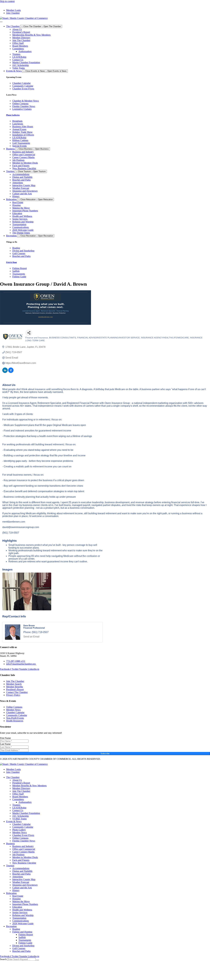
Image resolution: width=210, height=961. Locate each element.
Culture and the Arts (22, 193)
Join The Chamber (21, 40)
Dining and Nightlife (22, 177)
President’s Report (21, 32)
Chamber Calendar (21, 824)
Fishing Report (25, 934)
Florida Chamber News (23, 840)
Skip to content (7, 1)
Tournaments (24, 940)
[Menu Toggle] (1, 21)
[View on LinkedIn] (5, 372)
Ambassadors (25, 51)
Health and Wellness (22, 216)
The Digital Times (21, 232)
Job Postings (18, 160)
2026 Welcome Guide (23, 230)
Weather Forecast (20, 188)
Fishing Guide (25, 943)
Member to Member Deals (25, 163)
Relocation (11, 893)
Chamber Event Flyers (23, 835)
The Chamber (13, 777)
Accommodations (20, 174)
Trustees (16, 54)
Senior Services (19, 219)
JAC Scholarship (20, 65)
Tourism (10, 865)
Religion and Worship (23, 221)
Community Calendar (22, 827)
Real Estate (17, 202)
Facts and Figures (20, 165)
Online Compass (20, 838)
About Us (17, 29)
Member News (19, 832)
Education (17, 213)
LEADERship (19, 57)
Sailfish (22, 937)
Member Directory (21, 37)
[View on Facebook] (11, 372)
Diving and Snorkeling (23, 945)
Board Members (20, 46)
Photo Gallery (19, 829)
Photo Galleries (13, 115)
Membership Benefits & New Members (31, 35)
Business (10, 843)
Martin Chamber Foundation (26, 62)
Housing (16, 205)
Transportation (19, 224)
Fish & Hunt (11, 262)
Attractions (17, 182)
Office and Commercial (23, 154)
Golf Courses (18, 948)
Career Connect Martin (23, 157)
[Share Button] (28, 332)
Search (3, 959)
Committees (18, 48)
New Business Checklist (24, 168)
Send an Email (31, 636)
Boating (16, 929)
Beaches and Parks (21, 180)
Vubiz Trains (18, 68)
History (16, 196)
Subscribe (105, 753)
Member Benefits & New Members (29, 785)
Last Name (5, 744)
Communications (20, 227)
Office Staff (18, 43)
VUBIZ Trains (19, 818)
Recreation (11, 926)
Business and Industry (23, 152)
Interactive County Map (23, 185)
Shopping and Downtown (25, 191)
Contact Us (17, 59)
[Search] (37, 960)
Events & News (14, 821)
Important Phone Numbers (25, 210)
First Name (5, 738)
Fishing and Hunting (22, 931)
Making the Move (21, 208)
